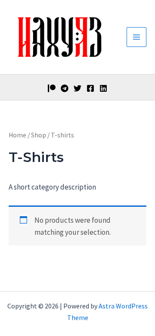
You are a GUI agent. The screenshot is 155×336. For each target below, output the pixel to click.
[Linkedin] (103, 88)
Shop (38, 135)
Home (17, 135)
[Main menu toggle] (136, 37)
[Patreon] (52, 88)
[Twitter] (77, 88)
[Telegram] (64, 88)
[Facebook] (90, 88)
